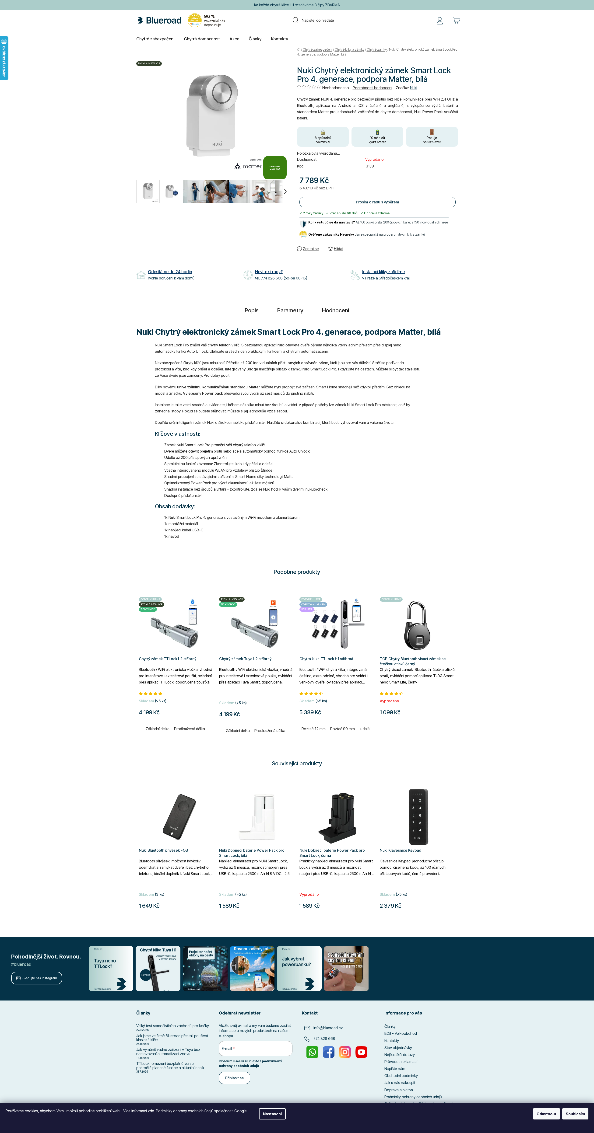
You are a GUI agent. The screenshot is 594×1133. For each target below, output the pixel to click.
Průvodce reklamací (400, 1061)
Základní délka (157, 728)
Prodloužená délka (189, 728)
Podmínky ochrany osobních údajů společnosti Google (201, 1111)
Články (390, 1026)
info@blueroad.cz (328, 1028)
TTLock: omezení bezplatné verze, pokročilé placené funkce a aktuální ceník (170, 1066)
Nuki (413, 87)
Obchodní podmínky (401, 1075)
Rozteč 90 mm (342, 728)
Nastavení (272, 1114)
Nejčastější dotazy (399, 1054)
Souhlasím (575, 1114)
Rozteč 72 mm (314, 728)
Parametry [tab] (290, 310)
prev (140, 851)
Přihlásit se (234, 1078)
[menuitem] (155, 39)
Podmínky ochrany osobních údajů (413, 1097)
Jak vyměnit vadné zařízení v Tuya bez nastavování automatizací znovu (168, 1052)
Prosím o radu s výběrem (377, 202)
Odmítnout (546, 1114)
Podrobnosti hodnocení (372, 87)
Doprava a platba (398, 1090)
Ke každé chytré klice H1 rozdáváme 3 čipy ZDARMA (297, 5)
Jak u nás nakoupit (399, 1082)
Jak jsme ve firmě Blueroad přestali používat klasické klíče (172, 1038)
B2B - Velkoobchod (400, 1033)
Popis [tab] (252, 310)
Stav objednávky (398, 1047)
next (454, 851)
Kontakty (391, 1040)
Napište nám (394, 1068)
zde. (151, 1111)
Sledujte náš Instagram (39, 978)
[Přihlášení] (439, 20)
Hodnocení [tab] (335, 310)
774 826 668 (324, 1038)
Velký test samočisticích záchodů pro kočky (172, 1026)
